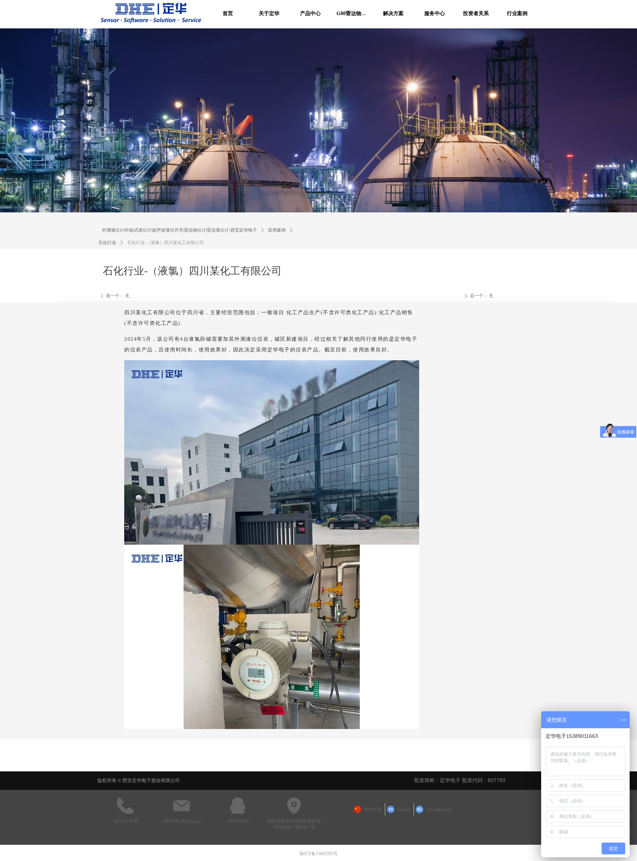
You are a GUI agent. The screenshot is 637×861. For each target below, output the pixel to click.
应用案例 (277, 230)
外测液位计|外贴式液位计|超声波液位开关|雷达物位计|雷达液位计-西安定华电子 (179, 230)
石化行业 (107, 242)
